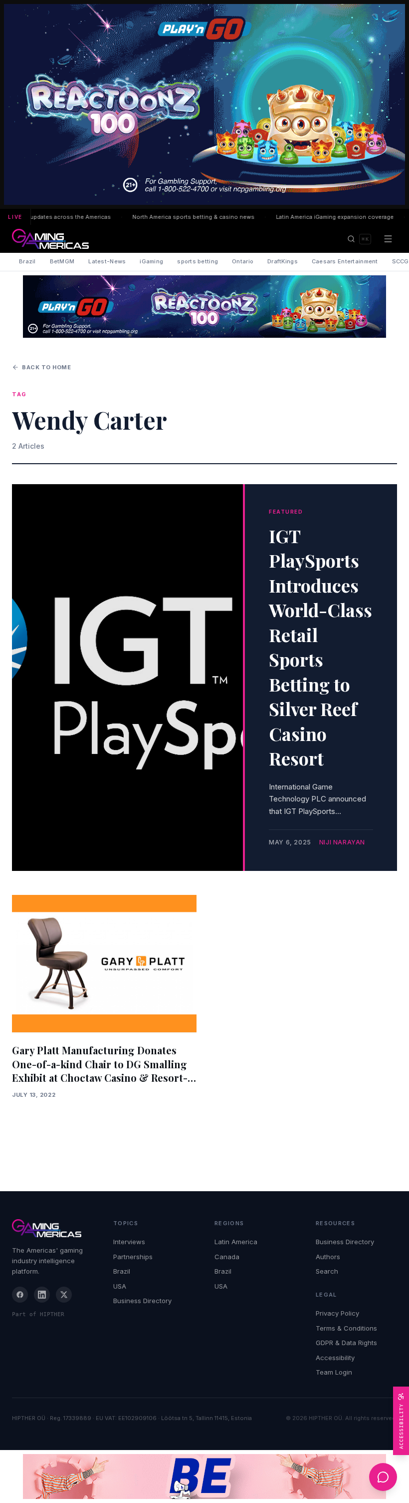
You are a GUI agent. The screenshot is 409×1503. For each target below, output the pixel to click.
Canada (226, 1257)
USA (119, 1286)
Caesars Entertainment (345, 261)
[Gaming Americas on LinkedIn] (42, 1295)
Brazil (27, 261)
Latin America (235, 1242)
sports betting (197, 261)
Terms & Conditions (346, 1328)
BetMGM (62, 261)
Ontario (242, 261)
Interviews (129, 1242)
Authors (328, 1257)
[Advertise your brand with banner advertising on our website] (204, 1476)
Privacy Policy (337, 1313)
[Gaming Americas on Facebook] (20, 1295)
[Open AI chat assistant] (383, 1477)
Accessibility (335, 1358)
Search (327, 1271)
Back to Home (46, 367)
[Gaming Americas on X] (64, 1295)
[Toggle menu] (388, 239)
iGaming (151, 261)
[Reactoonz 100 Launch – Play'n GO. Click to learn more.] (204, 104)
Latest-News (107, 261)
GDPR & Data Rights (346, 1343)
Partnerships (133, 1257)
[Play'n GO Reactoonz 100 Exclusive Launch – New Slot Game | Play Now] (204, 306)
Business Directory (142, 1301)
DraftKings (282, 261)
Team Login (334, 1372)
